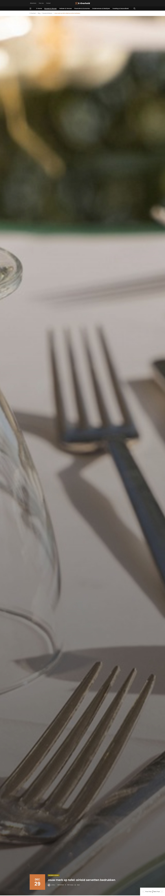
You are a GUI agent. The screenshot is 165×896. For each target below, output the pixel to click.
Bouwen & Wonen (50, 8)
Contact (48, 3)
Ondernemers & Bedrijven (101, 8)
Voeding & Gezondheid (120, 8)
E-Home (39, 8)
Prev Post (148, 892)
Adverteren (33, 3)
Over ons (41, 3)
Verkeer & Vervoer (65, 8)
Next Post (156, 892)
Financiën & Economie (82, 8)
